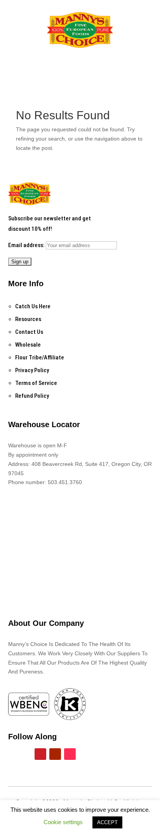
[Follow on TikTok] (70, 754)
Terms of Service (36, 383)
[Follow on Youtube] (55, 754)
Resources (28, 319)
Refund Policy (32, 395)
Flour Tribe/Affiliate (39, 357)
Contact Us (29, 331)
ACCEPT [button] (107, 822)
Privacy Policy (32, 370)
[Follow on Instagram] (25, 754)
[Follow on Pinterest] (40, 754)
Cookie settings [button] (63, 822)
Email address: (27, 245)
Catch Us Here (32, 306)
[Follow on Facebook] (11, 754)
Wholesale (28, 344)
